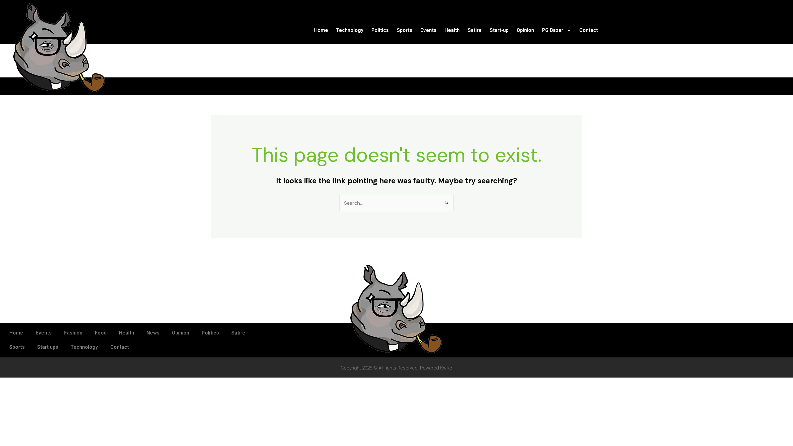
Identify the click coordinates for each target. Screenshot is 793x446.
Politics (380, 30)
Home (321, 30)
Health (452, 30)
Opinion (525, 30)
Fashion (73, 333)
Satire (475, 30)
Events (428, 30)
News (153, 333)
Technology (349, 30)
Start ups (47, 347)
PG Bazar (552, 30)
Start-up (499, 30)
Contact (588, 30)
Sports (404, 30)
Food (101, 333)
